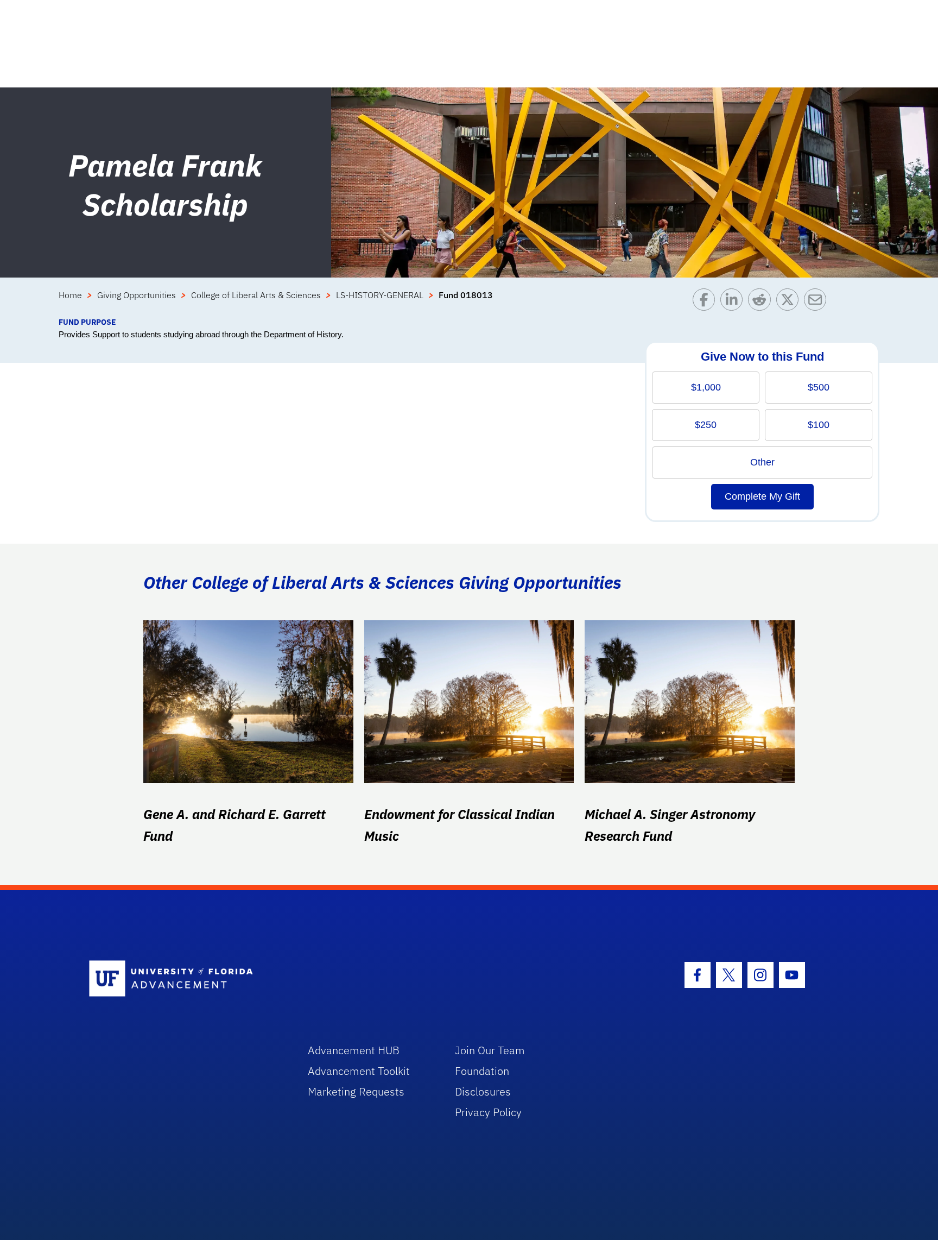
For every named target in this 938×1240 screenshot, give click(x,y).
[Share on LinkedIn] (734, 302)
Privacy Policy (488, 1112)
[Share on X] (790, 302)
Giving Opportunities (136, 294)
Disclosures (483, 1091)
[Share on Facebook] (706, 302)
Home (70, 294)
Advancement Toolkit (359, 1070)
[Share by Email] (818, 302)
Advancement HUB (354, 1050)
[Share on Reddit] (762, 302)
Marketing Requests (356, 1091)
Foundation (482, 1070)
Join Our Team (490, 1050)
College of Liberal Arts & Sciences (256, 294)
